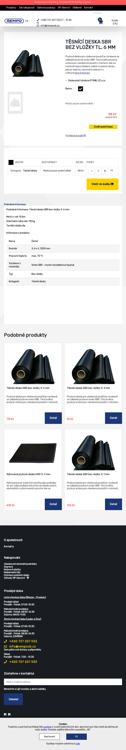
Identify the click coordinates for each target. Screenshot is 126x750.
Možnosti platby (12, 569)
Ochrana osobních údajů (16, 575)
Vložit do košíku (101, 184)
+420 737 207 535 (23, 662)
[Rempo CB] (17, 20)
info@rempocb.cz (22, 646)
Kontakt (88, 7)
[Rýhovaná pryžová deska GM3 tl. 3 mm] (33, 449)
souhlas (47, 726)
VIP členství (64, 7)
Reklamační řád (12, 572)
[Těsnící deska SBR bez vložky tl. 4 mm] (93, 363)
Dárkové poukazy (46, 7)
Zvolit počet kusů (103, 126)
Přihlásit (97, 13)
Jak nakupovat (27, 7)
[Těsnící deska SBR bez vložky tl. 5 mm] (33, 363)
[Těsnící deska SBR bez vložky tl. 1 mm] (93, 449)
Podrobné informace (15, 204)
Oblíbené (77, 7)
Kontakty (9, 546)
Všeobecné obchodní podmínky (20, 564)
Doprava (8, 566)
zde (78, 743)
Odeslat (13, 699)
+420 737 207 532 (23, 641)
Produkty (11, 7)
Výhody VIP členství (14, 578)
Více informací (82, 73)
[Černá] (80, 88)
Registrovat (110, 13)
